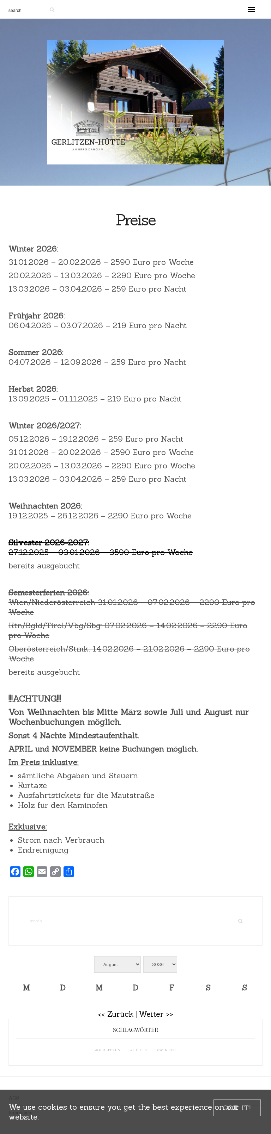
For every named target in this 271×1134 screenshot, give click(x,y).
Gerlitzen (109, 1050)
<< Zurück (116, 1014)
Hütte (140, 1050)
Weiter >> (156, 1014)
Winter (167, 1050)
